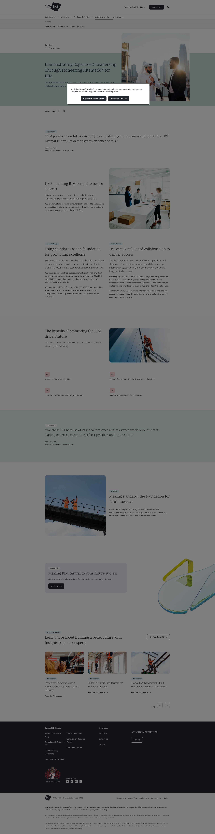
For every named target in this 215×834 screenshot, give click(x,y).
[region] (108, 94)
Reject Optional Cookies (93, 99)
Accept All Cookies (119, 99)
